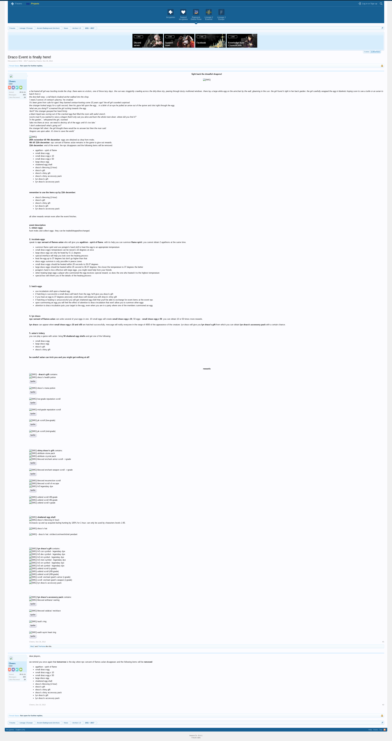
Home (375, 730)
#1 (383, 642)
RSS (385, 730)
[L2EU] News (375, 52)
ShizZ (32, 646)
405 (24, 95)
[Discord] (147, 46)
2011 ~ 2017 (23, 61)
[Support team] (179, 46)
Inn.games (10, 730)
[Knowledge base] (242, 46)
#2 (383, 705)
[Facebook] (210, 46)
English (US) (20, 730)
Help (370, 730)
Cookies (366, 52)
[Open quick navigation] (382, 28)
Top (380, 730)
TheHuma (41, 646)
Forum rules (196, 738)
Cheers (39, 61)
